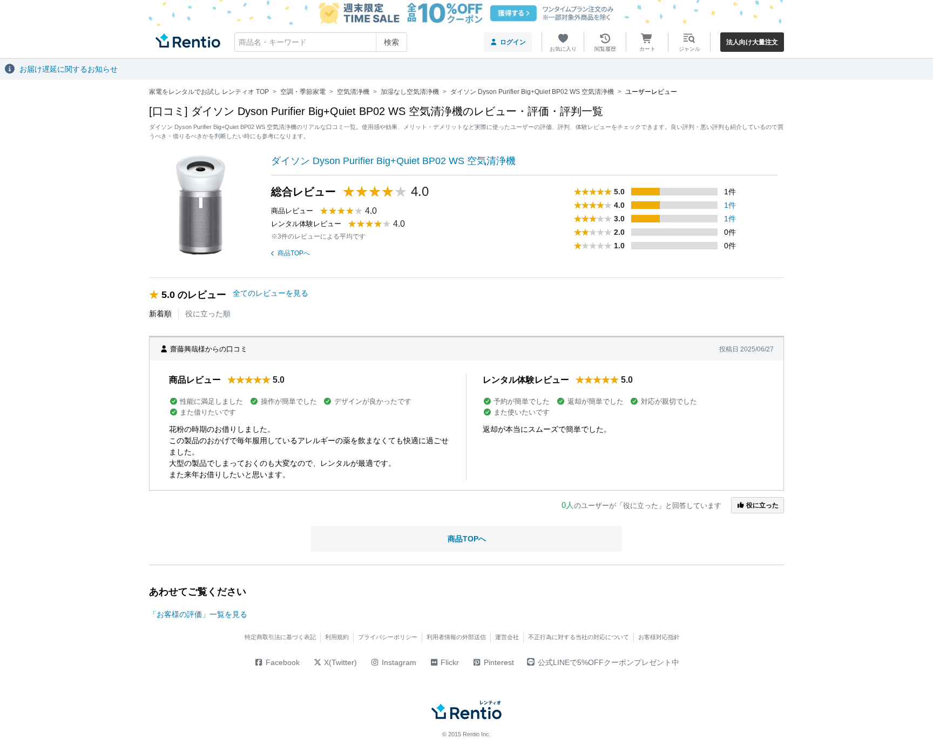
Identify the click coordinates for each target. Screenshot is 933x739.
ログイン (513, 42)
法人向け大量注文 (752, 42)
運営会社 (507, 637)
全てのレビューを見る (270, 293)
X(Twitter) (339, 662)
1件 (730, 205)
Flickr (448, 662)
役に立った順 (208, 313)
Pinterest (498, 662)
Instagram (398, 662)
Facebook (281, 662)
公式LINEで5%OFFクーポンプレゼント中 (608, 662)
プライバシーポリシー (387, 637)
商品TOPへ (294, 253)
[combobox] (320, 42)
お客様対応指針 (659, 637)
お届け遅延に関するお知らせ (68, 69)
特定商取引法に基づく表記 (280, 637)
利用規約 (337, 637)
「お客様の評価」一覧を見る (198, 614)
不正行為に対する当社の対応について (578, 637)
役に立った (762, 505)
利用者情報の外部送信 (456, 637)
